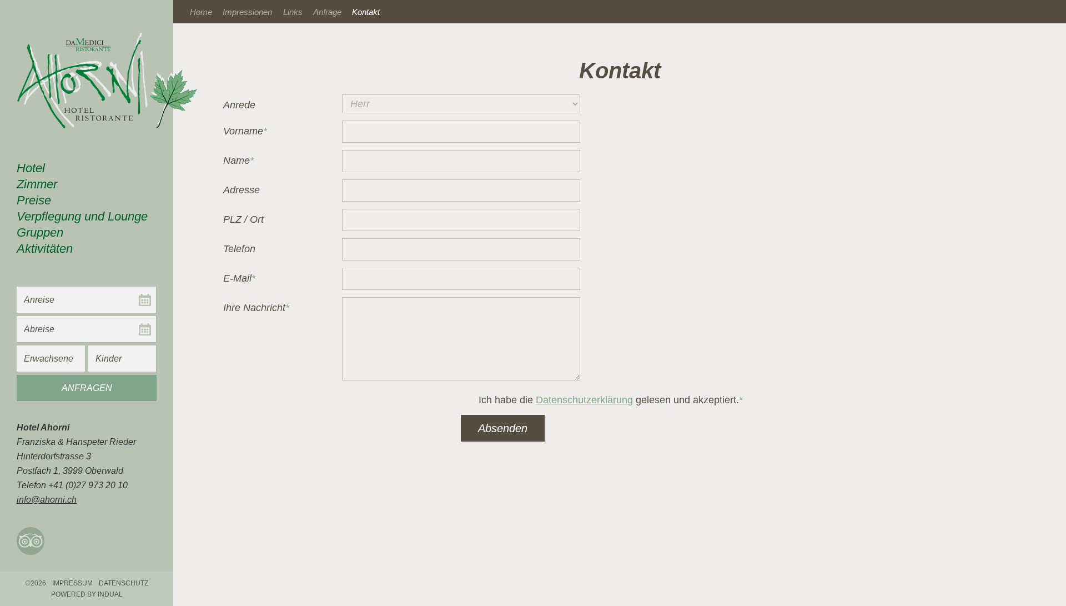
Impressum (72, 583)
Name (244, 161)
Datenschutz (123, 583)
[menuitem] (87, 170)
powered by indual (87, 594)
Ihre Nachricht (256, 308)
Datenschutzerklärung (584, 399)
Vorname (245, 132)
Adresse (241, 190)
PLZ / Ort (243, 219)
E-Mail (244, 279)
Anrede (239, 105)
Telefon (239, 248)
